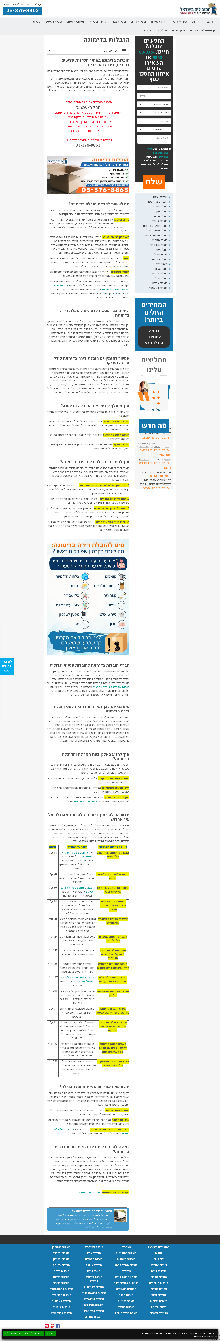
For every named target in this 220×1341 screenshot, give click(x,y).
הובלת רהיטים (53, 22)
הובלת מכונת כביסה (156, 235)
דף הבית (210, 22)
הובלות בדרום (61, 1277)
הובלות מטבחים (158, 273)
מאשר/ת (50, 1333)
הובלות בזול (94, 1253)
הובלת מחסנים (93, 1259)
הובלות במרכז (61, 1253)
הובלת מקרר (160, 211)
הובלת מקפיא (159, 240)
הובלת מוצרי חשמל (156, 231)
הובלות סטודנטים (126, 1253)
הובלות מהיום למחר (126, 1265)
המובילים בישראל (158, 1247)
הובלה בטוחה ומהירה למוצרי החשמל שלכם (78, 980)
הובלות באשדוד (61, 1301)
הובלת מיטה (160, 216)
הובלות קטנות (159, 1277)
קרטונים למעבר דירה (202, 30)
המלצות (162, 30)
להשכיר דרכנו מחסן (85, 801)
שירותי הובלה (179, 22)
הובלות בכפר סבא (61, 1313)
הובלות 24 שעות (158, 288)
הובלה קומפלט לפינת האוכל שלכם (77, 890)
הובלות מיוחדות (126, 1259)
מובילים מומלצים (157, 202)
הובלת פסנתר (159, 207)
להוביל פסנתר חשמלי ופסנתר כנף (78, 855)
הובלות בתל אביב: (155, 437)
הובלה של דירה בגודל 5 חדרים (111, 687)
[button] (88, 51)
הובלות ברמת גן (61, 1247)
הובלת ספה (161, 250)
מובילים (126, 1271)
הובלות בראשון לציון (94, 1293)
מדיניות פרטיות (200, 1336)
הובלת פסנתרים (93, 1247)
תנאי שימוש (212, 1336)
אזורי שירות (158, 22)
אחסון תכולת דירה (126, 1277)
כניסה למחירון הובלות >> (154, 337)
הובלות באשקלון (61, 1295)
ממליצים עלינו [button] (154, 365)
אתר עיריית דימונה (89, 1192)
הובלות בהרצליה (93, 1305)
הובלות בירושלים (94, 1299)
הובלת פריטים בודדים (155, 226)
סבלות (36, 22)
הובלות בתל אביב (94, 1311)
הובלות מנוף (118, 22)
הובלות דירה (138, 22)
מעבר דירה (161, 264)
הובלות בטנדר (159, 221)
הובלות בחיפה (61, 1265)
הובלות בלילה (159, 283)
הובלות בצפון (61, 1271)
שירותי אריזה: (158, 475)
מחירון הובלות (98, 22)
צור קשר (148, 30)
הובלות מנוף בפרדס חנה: (155, 465)
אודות (195, 22)
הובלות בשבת (94, 1265)
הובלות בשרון (61, 1283)
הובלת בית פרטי (158, 245)
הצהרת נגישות (158, 1301)
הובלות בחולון (61, 1259)
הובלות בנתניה (61, 1307)
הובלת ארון (161, 269)
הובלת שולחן (160, 278)
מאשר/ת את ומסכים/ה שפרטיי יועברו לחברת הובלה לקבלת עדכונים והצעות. (154, 158)
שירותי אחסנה (76, 22)
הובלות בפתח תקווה (61, 1289)
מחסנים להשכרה (126, 1289)
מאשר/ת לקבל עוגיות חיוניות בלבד (23, 1333)
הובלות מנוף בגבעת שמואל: (155, 453)
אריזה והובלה (160, 254)
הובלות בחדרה (93, 1317)
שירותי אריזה (160, 197)
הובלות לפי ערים (94, 1287)
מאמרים (126, 1247)
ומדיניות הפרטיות (157, 155)
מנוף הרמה (178, 30)
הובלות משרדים (158, 1283)
